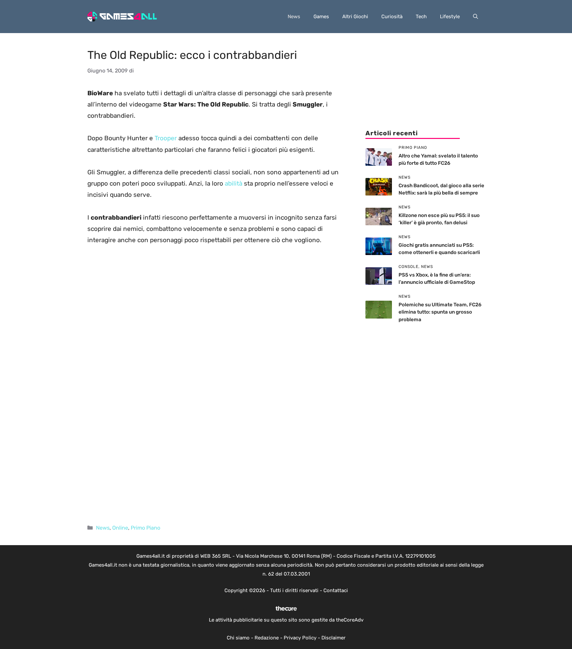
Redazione (267, 638)
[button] (475, 16)
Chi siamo (238, 638)
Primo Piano (145, 528)
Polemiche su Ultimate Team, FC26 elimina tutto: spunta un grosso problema (440, 312)
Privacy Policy (300, 638)
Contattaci (335, 590)
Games (321, 17)
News (294, 17)
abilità (233, 183)
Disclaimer (333, 638)
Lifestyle (450, 17)
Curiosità (392, 17)
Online (120, 528)
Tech (421, 17)
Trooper (166, 138)
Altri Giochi (355, 17)
